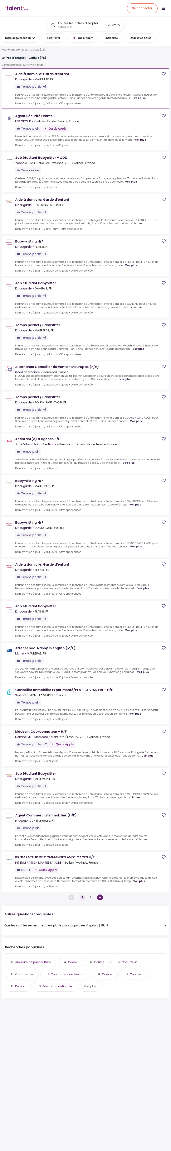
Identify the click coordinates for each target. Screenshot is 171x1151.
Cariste (99, 962)
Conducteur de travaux (68, 974)
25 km (112, 25)
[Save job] (164, 74)
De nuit (20, 986)
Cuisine (107, 974)
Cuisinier (136, 974)
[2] (100, 897)
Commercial (24, 974)
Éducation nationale (57, 986)
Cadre (72, 962)
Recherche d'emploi (14, 49)
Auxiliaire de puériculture (33, 962)
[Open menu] (163, 8)
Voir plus (140, 98)
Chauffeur (129, 962)
